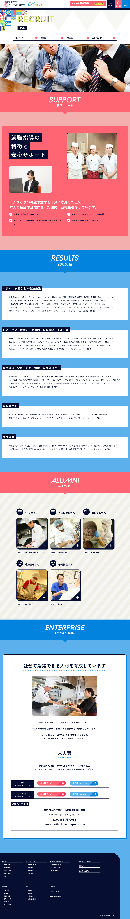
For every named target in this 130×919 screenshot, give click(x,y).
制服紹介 (30, 867)
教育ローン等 (7, 899)
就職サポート (31, 890)
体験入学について (56, 864)
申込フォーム (7, 904)
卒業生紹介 (31, 896)
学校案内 (4, 861)
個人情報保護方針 (84, 871)
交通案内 (81, 866)
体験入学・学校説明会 (56, 861)
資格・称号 (7, 873)
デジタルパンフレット (56, 891)
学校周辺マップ (32, 864)
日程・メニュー (55, 867)
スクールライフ (30, 861)
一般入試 (6, 890)
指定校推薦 (7, 896)
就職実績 (30, 893)
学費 (5, 876)
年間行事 (30, 873)
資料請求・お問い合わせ (86, 861)
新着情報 (52, 887)
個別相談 (6, 902)
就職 (27, 887)
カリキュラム (7, 870)
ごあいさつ (7, 864)
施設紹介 (30, 870)
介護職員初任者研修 (55, 896)
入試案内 (4, 887)
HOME (3, 8)
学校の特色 (7, 867)
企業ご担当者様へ (32, 899)
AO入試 (6, 893)
